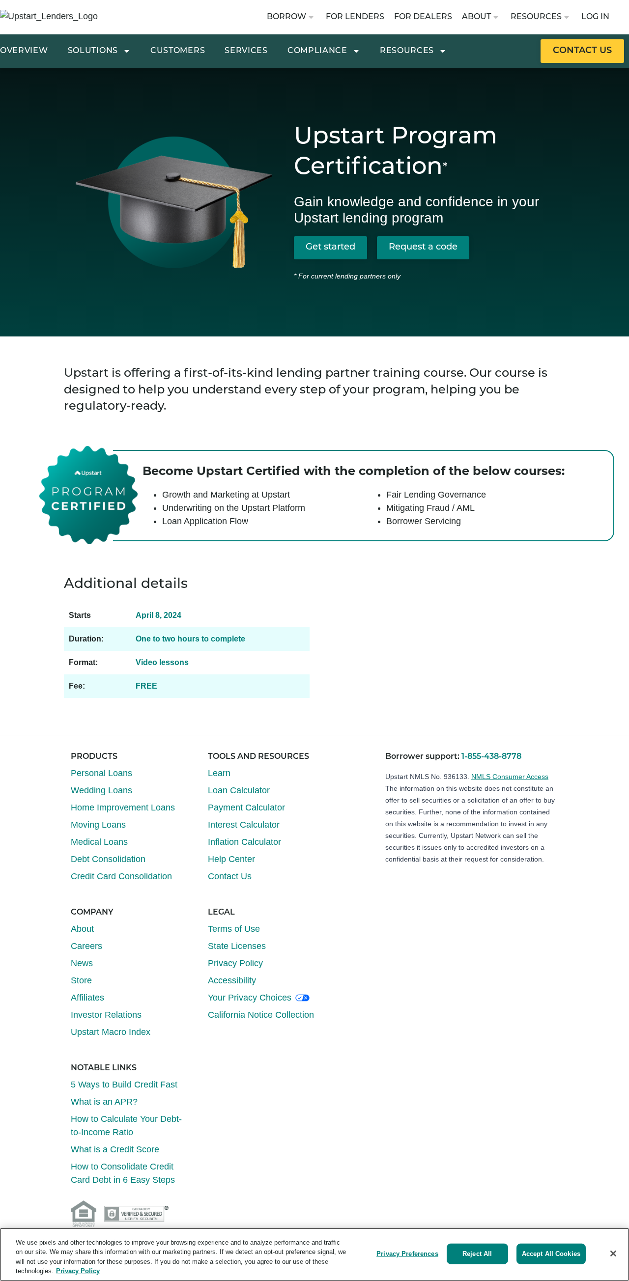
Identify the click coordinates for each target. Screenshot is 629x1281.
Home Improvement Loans (123, 807)
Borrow (286, 17)
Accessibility (232, 980)
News (82, 963)
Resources (536, 17)
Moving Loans (98, 825)
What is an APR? (104, 1102)
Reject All (477, 1253)
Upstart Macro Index (110, 1032)
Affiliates (87, 998)
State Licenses (237, 946)
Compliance (317, 51)
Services (246, 51)
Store (81, 980)
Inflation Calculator (244, 842)
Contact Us (230, 876)
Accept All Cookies (551, 1253)
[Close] (613, 1253)
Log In (595, 17)
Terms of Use (234, 929)
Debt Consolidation (108, 859)
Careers (86, 946)
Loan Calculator (239, 790)
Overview (24, 51)
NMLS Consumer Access (509, 776)
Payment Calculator (246, 807)
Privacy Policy (235, 963)
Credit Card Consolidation (121, 876)
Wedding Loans (101, 790)
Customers (177, 51)
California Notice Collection (261, 1015)
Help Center (231, 859)
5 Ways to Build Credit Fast (124, 1084)
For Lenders (355, 17)
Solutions (93, 51)
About (476, 17)
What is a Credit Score (115, 1149)
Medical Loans (99, 842)
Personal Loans (101, 773)
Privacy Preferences (407, 1253)
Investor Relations (106, 1015)
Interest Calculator (244, 825)
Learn (219, 773)
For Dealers (423, 17)
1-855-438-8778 (491, 757)
